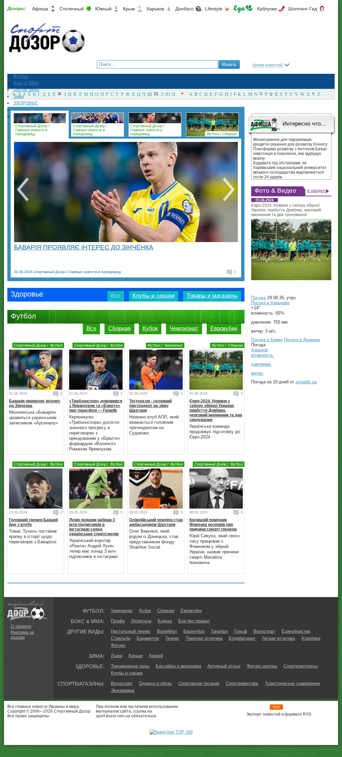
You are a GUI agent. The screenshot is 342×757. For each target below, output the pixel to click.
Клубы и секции (127, 673)
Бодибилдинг (242, 638)
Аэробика (310, 638)
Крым (129, 8)
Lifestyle (213, 8)
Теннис (172, 638)
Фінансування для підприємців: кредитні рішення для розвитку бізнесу (290, 142)
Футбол (213, 134)
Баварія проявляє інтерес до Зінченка (83, 247)
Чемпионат (184, 328)
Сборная (229, 134)
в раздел (316, 190)
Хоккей (156, 655)
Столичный (71, 8)
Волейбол (167, 631)
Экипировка (122, 690)
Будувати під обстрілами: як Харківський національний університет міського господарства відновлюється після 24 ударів (290, 170)
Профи (118, 620)
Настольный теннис (131, 631)
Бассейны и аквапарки (178, 666)
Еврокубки (223, 328)
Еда (243, 9)
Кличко (165, 620)
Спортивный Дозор (31, 126)
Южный (103, 8)
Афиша (40, 8)
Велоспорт (264, 631)
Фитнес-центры (262, 666)
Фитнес (118, 645)
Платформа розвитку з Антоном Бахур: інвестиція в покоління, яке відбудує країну (290, 154)
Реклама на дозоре (22, 635)
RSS (276, 707)
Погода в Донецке (302, 339)
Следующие (228, 189)
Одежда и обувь (155, 683)
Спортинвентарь (242, 683)
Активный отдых (223, 666)
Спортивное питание (198, 683)
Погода (258, 297)
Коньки (136, 655)
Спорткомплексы (301, 666)
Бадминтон (148, 638)
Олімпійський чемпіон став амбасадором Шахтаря (156, 522)
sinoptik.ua (306, 381)
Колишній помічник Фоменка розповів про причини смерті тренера (213, 525)
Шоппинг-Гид (302, 8)
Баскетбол (194, 631)
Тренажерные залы (130, 666)
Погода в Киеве (267, 339)
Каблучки (267, 8)
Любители (141, 620)
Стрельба (120, 638)
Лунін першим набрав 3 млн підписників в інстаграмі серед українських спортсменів (94, 527)
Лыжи (116, 655)
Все (91, 328)
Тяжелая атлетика (204, 638)
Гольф (240, 631)
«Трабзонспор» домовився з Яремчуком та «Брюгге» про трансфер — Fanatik (95, 406)
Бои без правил (194, 620)
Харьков (155, 8)
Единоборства (296, 631)
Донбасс (184, 8)
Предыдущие (23, 189)
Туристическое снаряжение (292, 683)
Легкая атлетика (278, 638)
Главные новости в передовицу (31, 132)
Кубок (150, 328)
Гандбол (219, 631)
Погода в (270, 302)
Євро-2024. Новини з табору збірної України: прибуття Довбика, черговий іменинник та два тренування (215, 410)
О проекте (21, 626)
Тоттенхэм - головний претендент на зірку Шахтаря (150, 406)
